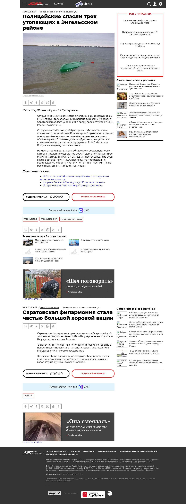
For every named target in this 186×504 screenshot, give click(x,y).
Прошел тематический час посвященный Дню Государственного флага (140, 68)
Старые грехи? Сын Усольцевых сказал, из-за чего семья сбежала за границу (145, 362)
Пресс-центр (88, 451)
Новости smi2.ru (32, 299)
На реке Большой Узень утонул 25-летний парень (73, 182)
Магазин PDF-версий (107, 451)
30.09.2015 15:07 (29, 12)
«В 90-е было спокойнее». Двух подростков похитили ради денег (144, 352)
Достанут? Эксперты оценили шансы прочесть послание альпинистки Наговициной (146, 324)
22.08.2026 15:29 (30, 308)
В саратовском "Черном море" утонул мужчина (72, 185)
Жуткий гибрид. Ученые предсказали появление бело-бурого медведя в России (146, 343)
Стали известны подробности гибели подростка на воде (48, 259)
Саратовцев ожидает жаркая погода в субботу (140, 44)
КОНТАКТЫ (75, 451)
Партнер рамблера (71, 493)
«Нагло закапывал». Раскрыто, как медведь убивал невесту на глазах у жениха (145, 115)
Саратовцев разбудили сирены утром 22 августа (140, 21)
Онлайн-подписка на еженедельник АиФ (138, 451)
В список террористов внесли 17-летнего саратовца (140, 33)
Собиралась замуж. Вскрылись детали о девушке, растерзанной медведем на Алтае (144, 315)
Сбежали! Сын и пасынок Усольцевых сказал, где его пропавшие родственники (146, 124)
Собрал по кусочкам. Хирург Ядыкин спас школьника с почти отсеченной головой (146, 334)
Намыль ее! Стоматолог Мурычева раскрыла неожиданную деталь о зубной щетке (145, 86)
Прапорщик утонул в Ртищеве (95, 240)
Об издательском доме (57, 451)
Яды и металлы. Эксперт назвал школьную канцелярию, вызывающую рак (143, 134)
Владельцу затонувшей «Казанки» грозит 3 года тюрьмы (50, 250)
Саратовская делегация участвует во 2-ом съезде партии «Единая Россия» (140, 56)
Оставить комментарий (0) (93, 197)
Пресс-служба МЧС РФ (33, 96)
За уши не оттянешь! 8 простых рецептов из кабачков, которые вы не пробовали (146, 95)
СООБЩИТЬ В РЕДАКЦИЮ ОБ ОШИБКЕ (62, 454)
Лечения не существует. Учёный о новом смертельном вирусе (144, 104)
